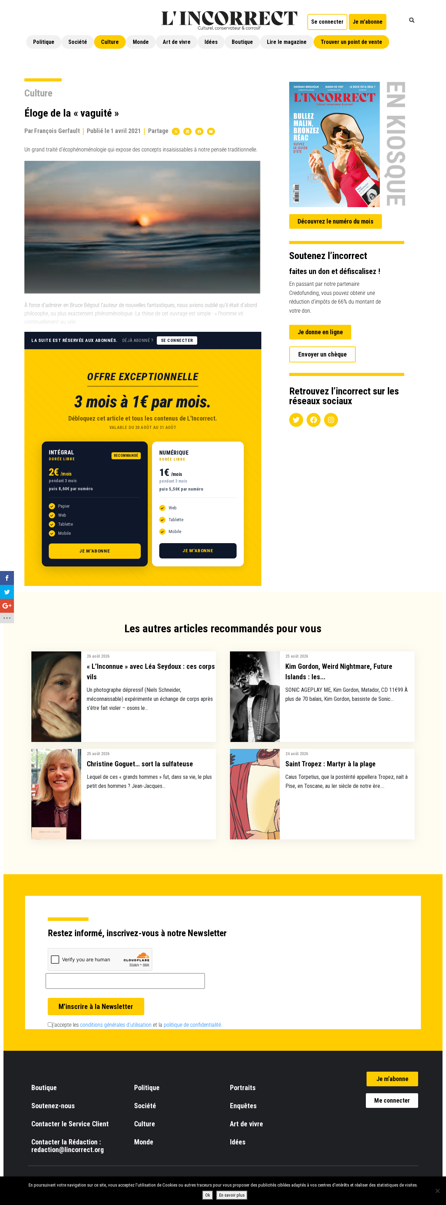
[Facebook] (314, 420)
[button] (412, 20)
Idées (211, 42)
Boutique (242, 42)
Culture (110, 42)
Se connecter (177, 340)
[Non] (437, 1190)
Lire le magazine (287, 42)
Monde (141, 42)
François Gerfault (57, 130)
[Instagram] (331, 420)
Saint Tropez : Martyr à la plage (330, 764)
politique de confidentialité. (193, 1025)
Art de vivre (177, 42)
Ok (207, 1195)
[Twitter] (296, 420)
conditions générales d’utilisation (116, 1025)
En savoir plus (232, 1195)
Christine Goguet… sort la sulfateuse (140, 764)
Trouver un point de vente (351, 42)
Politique (43, 42)
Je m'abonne (94, 551)
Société (77, 42)
